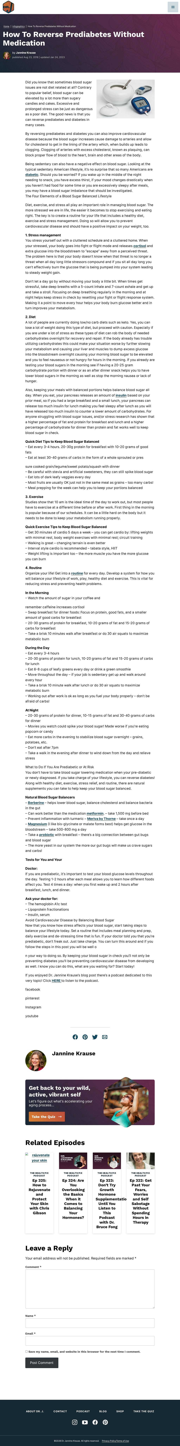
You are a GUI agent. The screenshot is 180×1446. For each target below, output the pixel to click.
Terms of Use (122, 1440)
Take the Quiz (43, 1117)
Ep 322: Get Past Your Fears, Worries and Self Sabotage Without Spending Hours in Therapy (141, 1201)
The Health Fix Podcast (39, 1174)
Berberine (36, 803)
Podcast (83, 1411)
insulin (121, 395)
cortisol (139, 246)
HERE (56, 981)
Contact (60, 1411)
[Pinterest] (105, 1422)
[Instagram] (75, 1422)
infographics (18, 26)
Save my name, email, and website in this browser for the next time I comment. (84, 1351)
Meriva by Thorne (101, 819)
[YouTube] (85, 1422)
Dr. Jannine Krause (8, 7)
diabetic (31, 175)
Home (6, 26)
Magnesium (37, 824)
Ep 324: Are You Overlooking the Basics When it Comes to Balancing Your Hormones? (73, 1199)
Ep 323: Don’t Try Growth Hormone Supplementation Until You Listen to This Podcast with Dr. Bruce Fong (112, 1203)
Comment (33, 1267)
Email (30, 1333)
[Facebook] (95, 1422)
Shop (120, 1411)
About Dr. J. (35, 1411)
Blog (103, 1411)
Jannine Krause (26, 52)
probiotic (46, 835)
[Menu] (173, 7)
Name (30, 1315)
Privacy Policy (109, 1440)
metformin (95, 813)
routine (77, 573)
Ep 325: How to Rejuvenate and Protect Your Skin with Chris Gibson (39, 1196)
